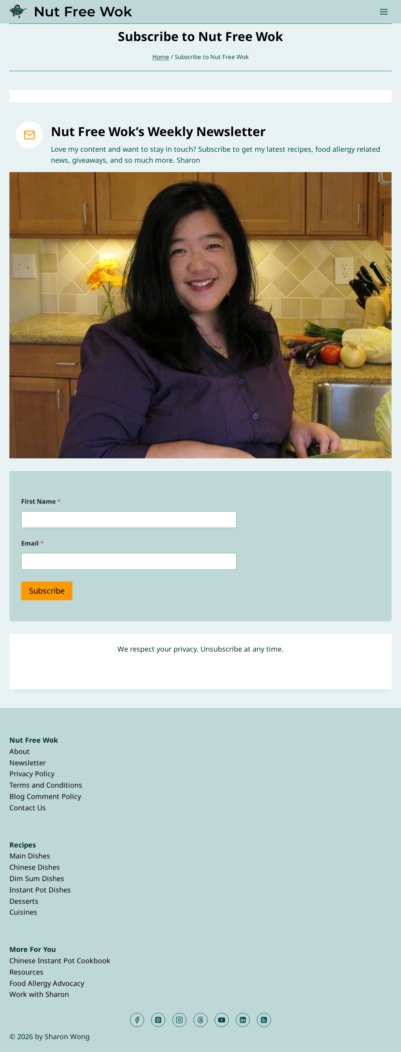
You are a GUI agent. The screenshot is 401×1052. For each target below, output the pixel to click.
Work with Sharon (39, 994)
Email (32, 543)
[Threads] (200, 1020)
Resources (26, 972)
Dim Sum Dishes (36, 878)
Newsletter (27, 762)
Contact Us (27, 807)
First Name (41, 501)
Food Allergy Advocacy (46, 983)
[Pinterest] (158, 1020)
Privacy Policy (31, 773)
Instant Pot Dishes (40, 889)
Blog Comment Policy (45, 796)
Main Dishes (29, 855)
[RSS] (264, 1020)
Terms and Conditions (45, 785)
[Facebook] (137, 1020)
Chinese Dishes (34, 867)
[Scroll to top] (380, 1039)
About (19, 751)
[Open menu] (384, 11)
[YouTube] (222, 1020)
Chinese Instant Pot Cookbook (59, 960)
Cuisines (23, 912)
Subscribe (47, 590)
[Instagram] (179, 1020)
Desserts (23, 901)
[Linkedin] (243, 1020)
